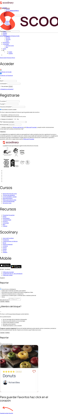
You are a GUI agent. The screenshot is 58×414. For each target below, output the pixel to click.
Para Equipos (6, 42)
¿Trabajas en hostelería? (6, 119)
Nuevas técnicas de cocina (10, 193)
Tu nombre (3, 101)
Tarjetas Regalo (7, 220)
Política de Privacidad (31, 127)
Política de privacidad (8, 272)
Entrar (1, 36)
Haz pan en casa (7, 203)
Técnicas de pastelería (9, 195)
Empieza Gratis (15, 36)
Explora (5, 34)
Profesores (6, 240)
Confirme (7, 332)
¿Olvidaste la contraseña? (7, 89)
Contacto (5, 246)
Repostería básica (7, 198)
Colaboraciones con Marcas (10, 241)
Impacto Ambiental (7, 244)
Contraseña (3, 83)
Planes (4, 216)
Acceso (10, 86)
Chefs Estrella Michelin (9, 201)
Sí (15, 119)
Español (5, 33)
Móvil (4, 124)
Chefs (4, 49)
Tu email (2, 104)
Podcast (5, 226)
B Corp (4, 250)
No (18, 119)
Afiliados (5, 252)
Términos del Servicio (18, 127)
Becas (4, 243)
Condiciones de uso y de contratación (12, 273)
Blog (4, 224)
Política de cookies (8, 275)
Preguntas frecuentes (8, 215)
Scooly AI (5, 221)
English (10, 52)
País (1, 122)
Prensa (5, 247)
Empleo (5, 249)
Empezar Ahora (14, 10)
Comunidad (6, 44)
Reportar (7, 301)
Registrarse (3, 131)
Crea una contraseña (6, 107)
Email (1, 81)
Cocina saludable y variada (9, 197)
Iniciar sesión (3, 57)
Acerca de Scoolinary (8, 238)
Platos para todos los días (9, 200)
